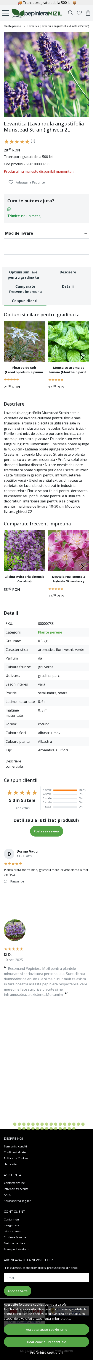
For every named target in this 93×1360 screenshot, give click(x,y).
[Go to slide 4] (24, 1124)
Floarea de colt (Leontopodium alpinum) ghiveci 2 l (24, 370)
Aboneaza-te (18, 1291)
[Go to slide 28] (64, 1128)
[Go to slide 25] (51, 1128)
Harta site (10, 1164)
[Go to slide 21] (33, 1128)
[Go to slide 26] (55, 1128)
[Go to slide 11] (55, 1124)
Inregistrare (11, 1225)
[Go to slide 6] (33, 1124)
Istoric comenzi (13, 1231)
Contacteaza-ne (14, 1183)
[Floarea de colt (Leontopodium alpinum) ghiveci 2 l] (24, 341)
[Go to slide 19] (24, 1128)
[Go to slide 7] (37, 1124)
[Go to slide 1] (10, 1124)
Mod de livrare (19, 233)
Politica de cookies (30, 1314)
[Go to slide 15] (73, 1124)
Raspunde (17, 881)
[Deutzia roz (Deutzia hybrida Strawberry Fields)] (68, 550)
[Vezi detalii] (54, 356)
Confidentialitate (15, 1152)
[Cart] (88, 13)
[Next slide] (82, 357)
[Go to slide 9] (46, 1124)
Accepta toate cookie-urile (46, 1329)
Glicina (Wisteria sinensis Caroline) (24, 578)
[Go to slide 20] (28, 1128)
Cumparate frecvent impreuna (25, 289)
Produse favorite (15, 1237)
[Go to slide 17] (83, 1124)
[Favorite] (79, 13)
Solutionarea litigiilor (17, 1201)
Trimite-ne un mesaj (24, 215)
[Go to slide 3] (19, 1124)
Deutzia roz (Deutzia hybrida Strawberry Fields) (68, 579)
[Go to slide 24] (46, 1128)
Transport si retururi (17, 1249)
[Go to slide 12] (60, 1124)
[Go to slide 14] (69, 1124)
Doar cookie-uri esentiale (46, 1342)
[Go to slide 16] (78, 1124)
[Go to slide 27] (60, 1128)
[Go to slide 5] (28, 1124)
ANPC (7, 1195)
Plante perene (12, 26)
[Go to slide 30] (73, 1128)
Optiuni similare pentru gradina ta (23, 275)
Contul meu (11, 1219)
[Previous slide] (10, 357)
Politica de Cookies (16, 1158)
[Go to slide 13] (64, 1124)
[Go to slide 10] (51, 1124)
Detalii (68, 286)
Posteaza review (46, 831)
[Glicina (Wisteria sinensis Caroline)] (24, 550)
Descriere (68, 272)
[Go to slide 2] (14, 1124)
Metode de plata (15, 1243)
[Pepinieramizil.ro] (38, 13)
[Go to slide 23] (42, 1128)
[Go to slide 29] (69, 1128)
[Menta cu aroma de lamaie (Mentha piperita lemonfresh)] (68, 341)
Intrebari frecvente (16, 1189)
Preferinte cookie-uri (46, 1352)
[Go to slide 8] (42, 1124)
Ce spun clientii (25, 300)
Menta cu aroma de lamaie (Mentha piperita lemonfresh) (68, 370)
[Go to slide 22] (37, 1128)
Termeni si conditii (15, 1146)
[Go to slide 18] (19, 1128)
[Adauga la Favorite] (39, 356)
